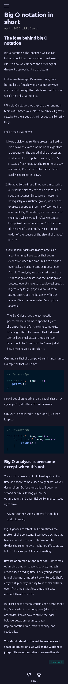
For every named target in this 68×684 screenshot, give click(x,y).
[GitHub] (39, 675)
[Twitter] (29, 675)
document (56, 662)
